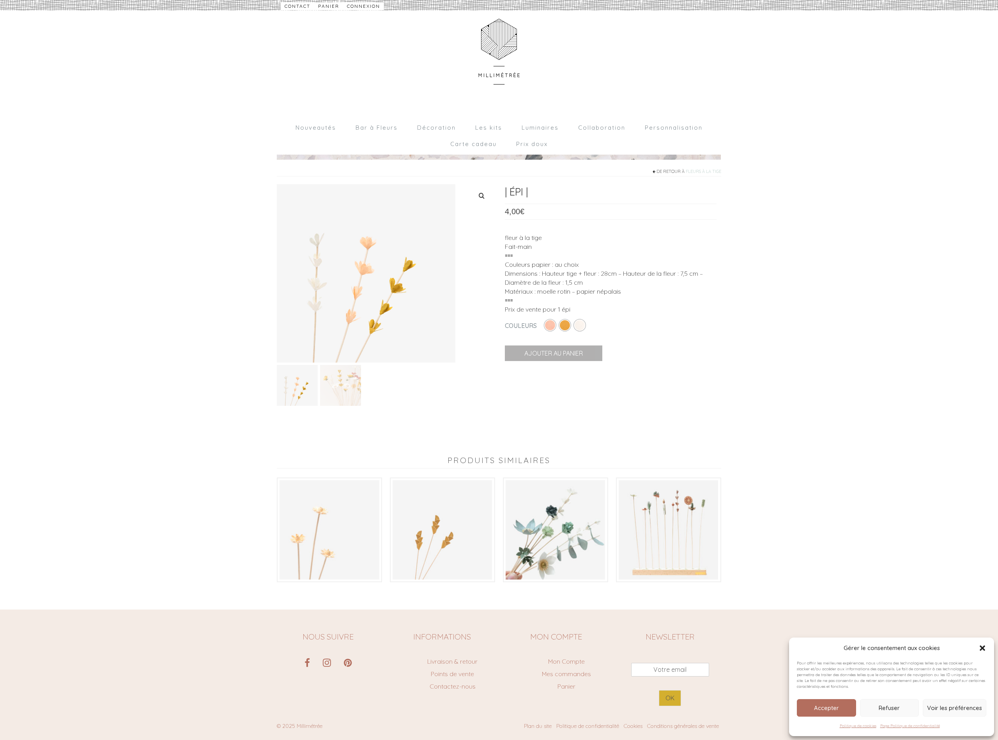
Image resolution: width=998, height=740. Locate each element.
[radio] (550, 325)
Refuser (889, 708)
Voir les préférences (954, 708)
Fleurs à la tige (703, 171)
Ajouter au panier (553, 353)
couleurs (521, 325)
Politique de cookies (858, 725)
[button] (982, 648)
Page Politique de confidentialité (910, 725)
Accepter (826, 708)
